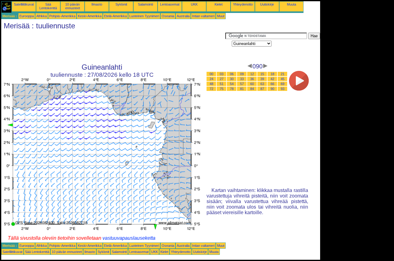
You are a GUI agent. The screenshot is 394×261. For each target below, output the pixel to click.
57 (242, 84)
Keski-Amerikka (90, 16)
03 (221, 74)
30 (232, 79)
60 (252, 84)
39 (262, 79)
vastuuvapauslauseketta (129, 238)
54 (232, 84)
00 (211, 74)
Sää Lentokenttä (48, 6)
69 (282, 84)
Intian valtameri (203, 16)
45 (282, 79)
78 (232, 89)
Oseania (168, 16)
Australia (183, 16)
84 (252, 89)
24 (211, 79)
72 (211, 89)
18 (272, 74)
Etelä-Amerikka (115, 16)
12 (252, 74)
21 (282, 74)
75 (221, 89)
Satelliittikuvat (24, 4)
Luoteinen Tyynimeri (144, 16)
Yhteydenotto (243, 4)
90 (272, 89)
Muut (220, 16)
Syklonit (121, 4)
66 (272, 84)
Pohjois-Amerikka (62, 16)
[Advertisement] (113, 46)
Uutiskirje (267, 4)
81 (242, 89)
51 (221, 84)
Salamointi (145, 4)
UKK (194, 4)
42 (272, 79)
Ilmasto (96, 4)
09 (242, 74)
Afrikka (41, 16)
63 (262, 84)
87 (262, 89)
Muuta (291, 4)
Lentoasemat (169, 4)
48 (211, 84)
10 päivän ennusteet (72, 6)
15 (262, 74)
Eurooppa (26, 16)
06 (232, 74)
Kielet (219, 4)
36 (252, 79)
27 (221, 79)
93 (282, 89)
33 (242, 79)
